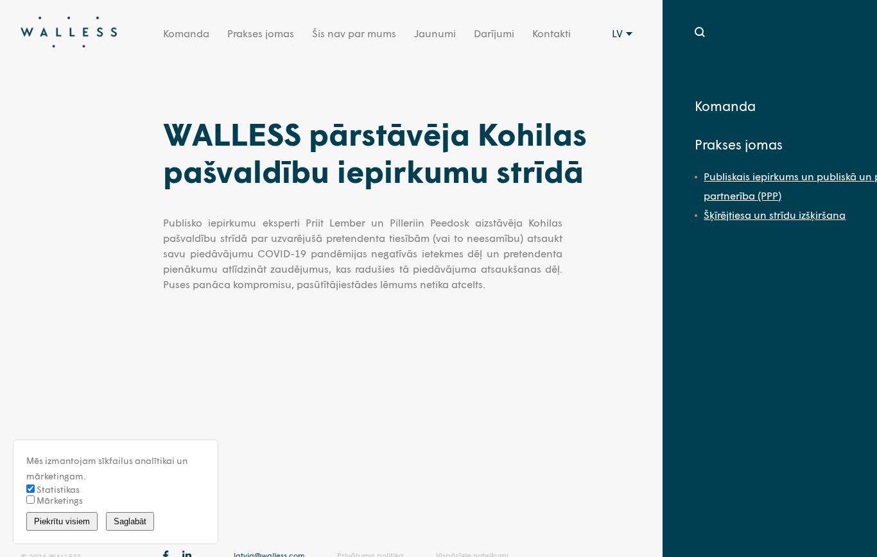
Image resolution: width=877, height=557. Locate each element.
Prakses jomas (260, 33)
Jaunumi (435, 33)
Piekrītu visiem (62, 521)
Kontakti (551, 33)
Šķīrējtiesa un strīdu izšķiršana (775, 215)
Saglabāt (130, 521)
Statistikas (57, 489)
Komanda (186, 33)
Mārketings (59, 500)
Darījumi (494, 33)
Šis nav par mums (354, 33)
